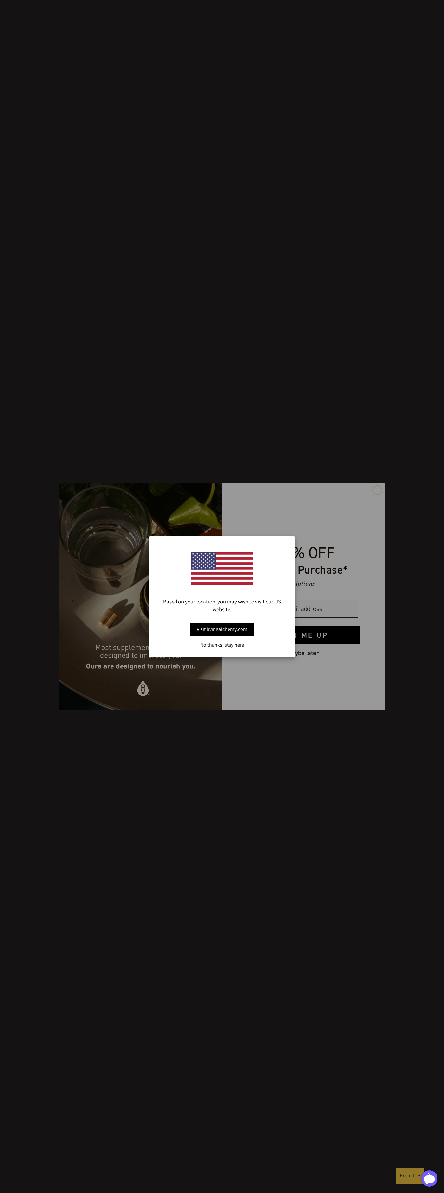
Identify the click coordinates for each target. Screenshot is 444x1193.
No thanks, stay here (222, 645)
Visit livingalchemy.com (222, 629)
